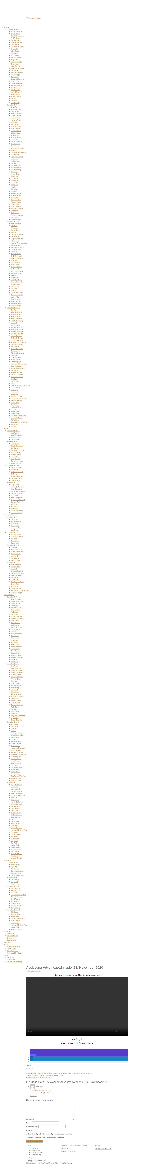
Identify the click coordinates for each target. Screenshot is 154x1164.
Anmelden (34, 1148)
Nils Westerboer (16, 849)
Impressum (11, 959)
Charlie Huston (16, 463)
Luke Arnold (15, 44)
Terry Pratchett (16, 301)
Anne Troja (14, 390)
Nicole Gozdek (15, 133)
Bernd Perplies (15, 899)
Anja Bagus (14, 866)
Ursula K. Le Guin (17, 141)
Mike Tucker (15, 823)
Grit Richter (14, 912)
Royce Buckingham (17, 68)
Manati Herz (15, 174)
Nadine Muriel (15, 269)
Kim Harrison (15, 154)
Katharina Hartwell (17, 157)
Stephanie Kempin (17, 208)
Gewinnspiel (76, 1073)
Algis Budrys (15, 625)
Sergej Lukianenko (17, 238)
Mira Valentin (15, 392)
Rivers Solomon (16, 359)
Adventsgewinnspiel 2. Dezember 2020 (39, 1077)
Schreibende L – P (13, 221)
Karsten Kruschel (16, 720)
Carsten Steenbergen (18, 368)
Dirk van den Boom (17, 616)
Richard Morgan (16, 750)
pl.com (6, 944)
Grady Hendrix (15, 165)
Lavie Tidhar (15, 923)
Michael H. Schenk (17, 487)
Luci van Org (15, 286)
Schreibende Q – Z (13, 308)
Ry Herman (14, 172)
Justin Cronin (15, 439)
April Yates (14, 508)
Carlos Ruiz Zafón (17, 510)
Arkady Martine (16, 743)
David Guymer (15, 144)
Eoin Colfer (14, 640)
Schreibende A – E (13, 29)
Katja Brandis (15, 64)
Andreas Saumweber (18, 331)
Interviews (10, 933)
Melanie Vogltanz (16, 396)
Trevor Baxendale (16, 607)
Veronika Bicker (16, 57)
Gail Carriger (15, 869)
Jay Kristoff (14, 217)
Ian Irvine (14, 191)
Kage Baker (14, 49)
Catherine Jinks (16, 200)
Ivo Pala (13, 290)
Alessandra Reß (16, 314)
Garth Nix (14, 275)
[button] (33, 1055)
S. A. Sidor (14, 495)
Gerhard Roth (15, 567)
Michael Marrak (16, 245)
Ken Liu (13, 232)
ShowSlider (48, 1073)
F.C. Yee (13, 426)
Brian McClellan (16, 254)
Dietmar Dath (15, 653)
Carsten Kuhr (11, 948)
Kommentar (30, 1119)
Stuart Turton (15, 579)
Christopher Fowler (17, 446)
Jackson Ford (15, 118)
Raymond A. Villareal (18, 500)
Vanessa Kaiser (16, 202)
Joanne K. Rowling (17, 321)
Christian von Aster (17, 46)
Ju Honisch (14, 178)
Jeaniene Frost (15, 120)
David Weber (15, 838)
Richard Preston (16, 564)
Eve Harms (14, 456)
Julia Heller (14, 163)
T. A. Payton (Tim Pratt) (18, 776)
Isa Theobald (15, 577)
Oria (56, 1163)
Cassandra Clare (16, 83)
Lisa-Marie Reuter (17, 791)
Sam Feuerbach (16, 109)
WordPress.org (36, 1154)
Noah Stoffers (15, 920)
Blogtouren (10, 938)
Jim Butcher (15, 70)
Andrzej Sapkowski (17, 329)
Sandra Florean (16, 115)
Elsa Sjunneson (16, 357)
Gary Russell (15, 800)
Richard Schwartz (17, 349)
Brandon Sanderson (17, 327)
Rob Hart (14, 681)
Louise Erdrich (15, 528)
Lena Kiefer (14, 210)
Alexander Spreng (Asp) (19, 364)
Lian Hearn (14, 159)
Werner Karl (15, 204)
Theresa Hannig (16, 679)
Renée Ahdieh (15, 34)
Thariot (13, 383)
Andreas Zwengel (16, 513)
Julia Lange (14, 226)
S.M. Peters (15, 901)
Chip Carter (14, 631)
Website (29, 1130)
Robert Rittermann (17, 793)
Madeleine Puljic (16, 303)
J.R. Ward (14, 409)
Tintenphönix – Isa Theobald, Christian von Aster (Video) (45, 1075)
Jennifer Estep (15, 103)
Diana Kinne (15, 541)
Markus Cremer (16, 873)
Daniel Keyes (15, 707)
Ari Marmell (14, 469)
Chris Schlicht (15, 914)
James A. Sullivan (17, 374)
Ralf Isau (14, 189)
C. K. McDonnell (16, 256)
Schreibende (8, 942)
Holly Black (14, 59)
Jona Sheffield (15, 806)
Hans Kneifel (15, 711)
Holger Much (15, 264)
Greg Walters (15, 405)
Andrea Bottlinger (16, 62)
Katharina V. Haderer (18, 148)
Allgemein (40, 1073)
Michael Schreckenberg (18, 491)
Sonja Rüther (15, 484)
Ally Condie (14, 642)
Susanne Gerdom (16, 126)
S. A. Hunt (14, 182)
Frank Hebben (15, 683)
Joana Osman (15, 558)
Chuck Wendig (15, 413)
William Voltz (15, 832)
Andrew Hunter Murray (18, 754)
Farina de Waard (16, 400)
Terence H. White (16, 418)
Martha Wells (15, 845)
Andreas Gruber (16, 454)
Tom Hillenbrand (16, 685)
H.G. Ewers (14, 662)
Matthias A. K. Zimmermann (20, 590)
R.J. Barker (14, 53)
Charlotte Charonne (17, 79)
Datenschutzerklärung (14, 961)
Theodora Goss (16, 131)
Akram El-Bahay (16, 96)
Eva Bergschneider (13, 946)
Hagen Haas (15, 146)
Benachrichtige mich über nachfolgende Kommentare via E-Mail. (50, 1134)
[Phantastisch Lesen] (33, 18)
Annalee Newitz (16, 759)
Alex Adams (15, 433)
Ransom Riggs (15, 316)
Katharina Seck (16, 351)
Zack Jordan (15, 698)
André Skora (15, 916)
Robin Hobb (14, 176)
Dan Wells (14, 504)
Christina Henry (16, 169)
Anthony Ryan (15, 325)
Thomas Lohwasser (17, 234)
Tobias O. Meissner (17, 258)
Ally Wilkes (14, 506)
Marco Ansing (15, 864)
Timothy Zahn (15, 856)
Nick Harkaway (16, 534)
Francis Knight (15, 713)
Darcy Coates (15, 437)
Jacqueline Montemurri (18, 748)
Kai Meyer (14, 260)
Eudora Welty (15, 584)
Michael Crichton (16, 646)
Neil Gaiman (15, 124)
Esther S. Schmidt (17, 340)
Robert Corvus (16, 87)
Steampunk (7, 860)
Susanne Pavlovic (17, 295)
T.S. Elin (13, 98)
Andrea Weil (15, 411)
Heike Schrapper (16, 489)
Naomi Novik (15, 277)
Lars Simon (14, 355)
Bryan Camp (15, 77)
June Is (13, 187)
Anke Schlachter (16, 336)
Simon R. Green (16, 137)
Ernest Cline (15, 638)
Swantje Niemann (16, 273)
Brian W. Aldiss (16, 599)
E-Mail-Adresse (32, 1127)
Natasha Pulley (16, 305)
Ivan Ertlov (14, 100)
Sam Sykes (14, 379)
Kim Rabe (14, 310)
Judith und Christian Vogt (19, 398)
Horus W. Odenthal (17, 282)
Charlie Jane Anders (17, 36)
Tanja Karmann (16, 206)
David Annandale (16, 42)
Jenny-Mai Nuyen (16, 280)
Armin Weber (15, 836)
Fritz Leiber (14, 228)
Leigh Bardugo (15, 51)
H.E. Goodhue (15, 452)
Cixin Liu (13, 728)
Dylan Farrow (15, 107)
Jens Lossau (15, 236)
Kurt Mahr (14, 739)
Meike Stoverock (16, 372)
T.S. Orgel (14, 288)
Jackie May (14, 251)
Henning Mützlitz (16, 267)
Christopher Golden (17, 450)
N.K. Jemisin (15, 198)
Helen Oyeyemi (16, 554)
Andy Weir (14, 841)
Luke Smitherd (15, 808)
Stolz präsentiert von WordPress (37, 1163)
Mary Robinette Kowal (18, 715)
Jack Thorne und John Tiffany (20, 385)
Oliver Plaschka (16, 299)
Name (28, 1123)
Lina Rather (14, 787)
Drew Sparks (15, 810)
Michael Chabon (16, 521)
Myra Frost (14, 122)
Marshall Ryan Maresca (19, 243)
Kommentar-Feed (36, 1152)
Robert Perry (15, 769)
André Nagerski (16, 756)
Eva (40, 971)
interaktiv (7, 931)
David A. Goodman (17, 672)
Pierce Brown (15, 623)
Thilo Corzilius (15, 90)
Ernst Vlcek (14, 825)
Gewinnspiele (11, 940)
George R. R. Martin (17, 247)
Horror (6, 428)
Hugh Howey (15, 687)
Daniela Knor (15, 213)
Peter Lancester (16, 223)
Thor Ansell (14, 605)
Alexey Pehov (15, 297)
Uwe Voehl (14, 394)
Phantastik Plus (9, 515)
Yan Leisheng (15, 230)
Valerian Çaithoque (17, 72)
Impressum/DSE (9, 957)
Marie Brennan (15, 66)
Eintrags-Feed (35, 1150)
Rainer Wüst (15, 424)
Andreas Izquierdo (17, 193)
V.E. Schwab (15, 346)
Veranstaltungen (12, 936)
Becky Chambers (16, 633)
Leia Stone (14, 370)
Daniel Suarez (15, 817)
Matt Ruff (14, 323)
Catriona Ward (15, 502)
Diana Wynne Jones (17, 696)
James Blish (15, 614)
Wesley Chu (15, 81)
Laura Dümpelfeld (16, 92)
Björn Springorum (16, 366)
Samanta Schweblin (17, 571)
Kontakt (6, 955)
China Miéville (15, 262)
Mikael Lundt (15, 241)
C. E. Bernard (15, 55)
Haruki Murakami (16, 549)
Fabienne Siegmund (17, 353)
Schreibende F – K (13, 105)
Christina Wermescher (18, 415)
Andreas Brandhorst (17, 618)
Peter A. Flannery (16, 113)
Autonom (59, 975)
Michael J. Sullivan (17, 377)
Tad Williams (15, 420)
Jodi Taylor (14, 381)
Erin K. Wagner (16, 834)
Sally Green (15, 135)
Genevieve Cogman (17, 85)
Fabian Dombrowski (17, 875)
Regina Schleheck (17, 338)
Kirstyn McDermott (17, 472)
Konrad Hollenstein (17, 461)
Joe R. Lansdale (16, 467)
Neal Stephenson (16, 575)
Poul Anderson (15, 38)
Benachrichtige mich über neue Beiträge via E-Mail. (46, 1137)
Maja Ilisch (14, 185)
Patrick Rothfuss (16, 318)
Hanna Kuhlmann (16, 219)
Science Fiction (9, 595)
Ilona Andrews (15, 40)
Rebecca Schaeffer (17, 333)
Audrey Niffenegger (17, 476)
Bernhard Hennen (16, 167)
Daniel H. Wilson (16, 854)
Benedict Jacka (16, 195)
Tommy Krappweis (17, 215)
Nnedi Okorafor (16, 763)
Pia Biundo (14, 612)
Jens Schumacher (17, 344)
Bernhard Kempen (17, 705)
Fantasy (6, 27)
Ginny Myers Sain (17, 271)
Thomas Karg (15, 702)
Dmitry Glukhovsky (17, 670)
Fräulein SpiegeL (16, 361)
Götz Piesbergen (12, 951)
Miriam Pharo (15, 560)
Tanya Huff (14, 180)
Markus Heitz (15, 161)
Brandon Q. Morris (17, 752)
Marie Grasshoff (16, 668)
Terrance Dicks (16, 655)
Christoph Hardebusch (18, 152)
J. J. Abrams (15, 519)
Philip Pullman (15, 908)
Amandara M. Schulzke (18, 342)
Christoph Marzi (16, 249)
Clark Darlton (15, 651)
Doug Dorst (14, 523)
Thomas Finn (15, 111)
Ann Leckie (14, 724)
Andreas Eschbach (17, 657)
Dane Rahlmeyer (16, 312)
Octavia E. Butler (16, 627)
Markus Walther (16, 407)
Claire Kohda (15, 543)
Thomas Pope (15, 774)
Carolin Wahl (15, 403)
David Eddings (15, 94)
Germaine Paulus (16, 478)
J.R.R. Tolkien (15, 387)
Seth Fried (14, 666)
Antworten (33, 1096)
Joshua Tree (15, 821)
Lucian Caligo (15, 74)
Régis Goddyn (15, 128)
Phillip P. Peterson (17, 897)
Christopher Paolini (17, 292)
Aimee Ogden (15, 284)
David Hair (14, 150)
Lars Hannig (15, 879)
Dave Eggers (15, 526)
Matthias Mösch (16, 890)
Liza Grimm (14, 139)
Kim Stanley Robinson (18, 795)
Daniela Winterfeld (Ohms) (19, 422)
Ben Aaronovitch (16, 31)
